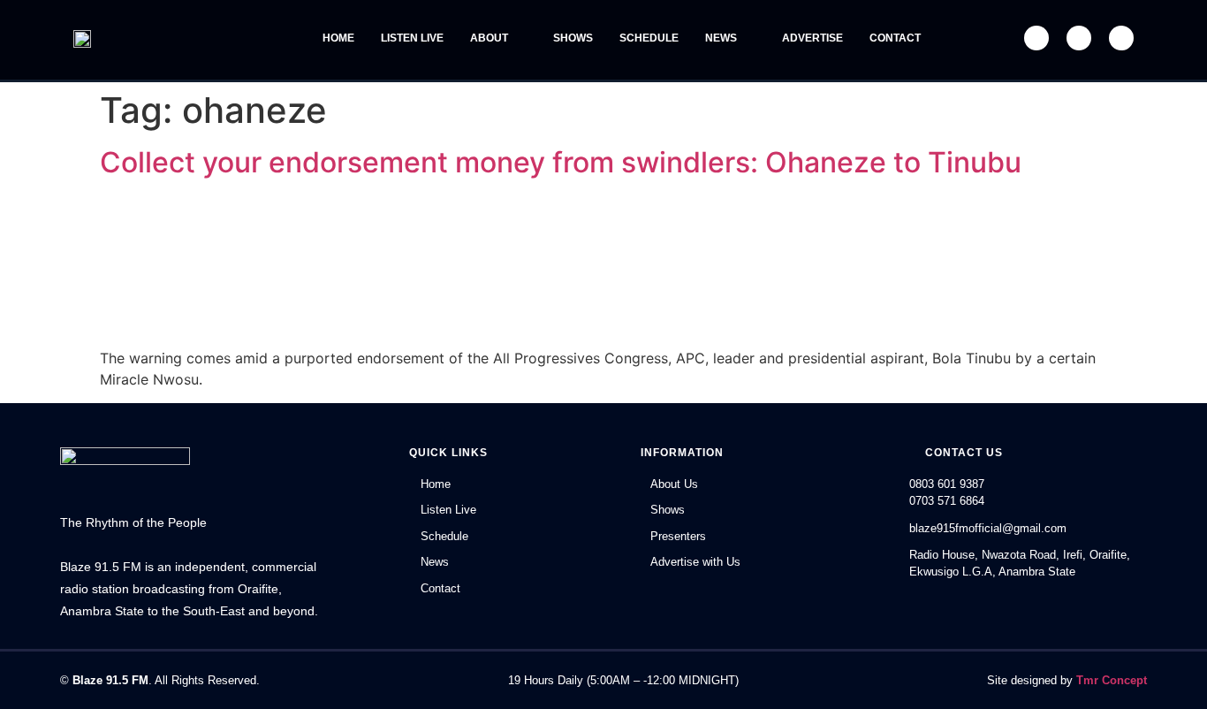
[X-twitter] (1079, 38)
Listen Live (412, 38)
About (489, 38)
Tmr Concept (1111, 680)
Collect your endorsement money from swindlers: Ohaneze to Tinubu (560, 162)
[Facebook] (1036, 38)
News (721, 38)
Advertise (812, 38)
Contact (895, 38)
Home (338, 38)
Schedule (649, 38)
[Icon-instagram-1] (1121, 38)
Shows (573, 38)
